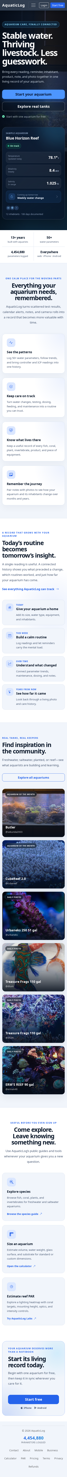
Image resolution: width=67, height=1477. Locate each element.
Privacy (58, 1458)
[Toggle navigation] (33, 5)
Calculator (10, 1458)
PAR (23, 1458)
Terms (46, 1458)
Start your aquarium (33, 94)
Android (41, 1407)
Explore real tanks (34, 106)
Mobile (38, 1450)
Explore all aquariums (33, 778)
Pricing (34, 1458)
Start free (57, 5)
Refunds (34, 1466)
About (26, 1450)
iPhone (27, 1407)
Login (44, 5)
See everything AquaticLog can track (28, 589)
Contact (14, 1450)
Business (52, 1450)
